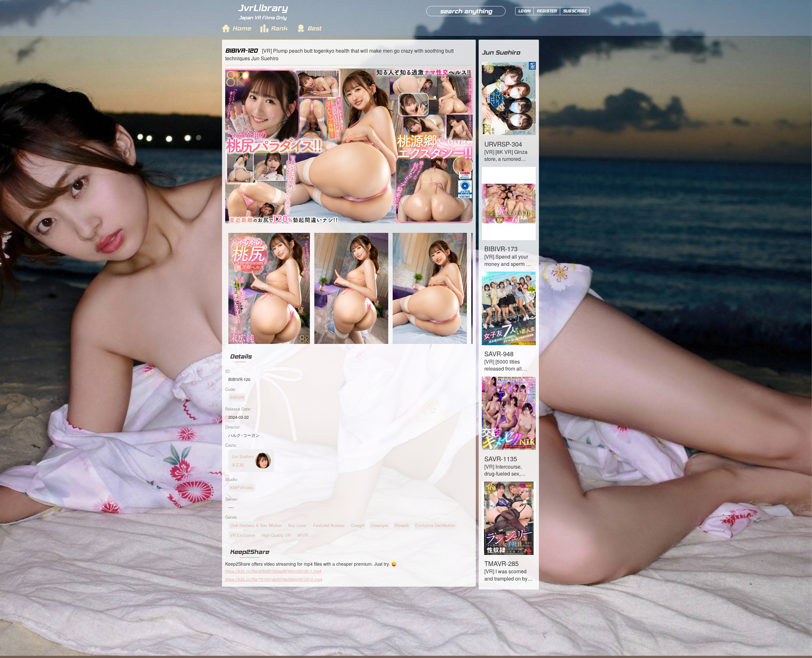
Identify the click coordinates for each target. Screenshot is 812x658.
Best (314, 28)
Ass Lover (297, 525)
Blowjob (402, 525)
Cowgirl (357, 525)
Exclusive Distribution (435, 525)
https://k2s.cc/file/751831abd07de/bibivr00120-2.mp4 (273, 579)
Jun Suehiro (501, 52)
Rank (279, 28)
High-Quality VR (276, 535)
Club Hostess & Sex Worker (256, 525)
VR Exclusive (242, 535)
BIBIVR (237, 397)
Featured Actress (329, 525)
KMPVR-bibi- (242, 487)
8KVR (302, 535)
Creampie (379, 525)
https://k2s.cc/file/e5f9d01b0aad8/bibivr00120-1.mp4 (273, 571)
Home (241, 28)
